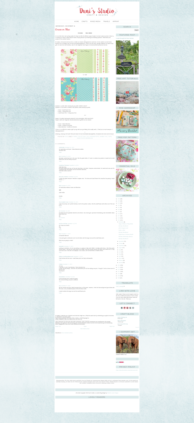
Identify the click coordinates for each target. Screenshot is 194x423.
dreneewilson (62, 276)
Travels (106, 21)
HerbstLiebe (61, 147)
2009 (119, 275)
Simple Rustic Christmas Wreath (126, 234)
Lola (87, 136)
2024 (119, 203)
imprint (116, 21)
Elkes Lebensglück (122, 320)
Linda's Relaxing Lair (122, 317)
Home (76, 21)
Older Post (112, 326)
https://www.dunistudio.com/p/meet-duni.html (127, 370)
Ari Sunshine (62, 217)
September (121, 245)
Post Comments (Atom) (67, 332)
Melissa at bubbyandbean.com (66, 256)
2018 (119, 213)
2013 (119, 267)
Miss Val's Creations (63, 176)
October (121, 243)
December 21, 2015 (65, 285)
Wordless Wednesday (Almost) (126, 236)
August (120, 247)
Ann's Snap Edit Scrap (123, 324)
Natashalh (61, 246)
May (120, 254)
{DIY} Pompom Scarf (123, 228)
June (120, 252)
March (120, 258)
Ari (59, 211)
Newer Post (58, 326)
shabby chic (104, 136)
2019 (119, 211)
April (120, 256)
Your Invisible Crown (63, 202)
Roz (60, 285)
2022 (119, 205)
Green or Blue (122, 230)
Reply (60, 152)
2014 (119, 265)
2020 (119, 209)
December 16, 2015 (69, 147)
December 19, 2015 (70, 276)
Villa (60, 185)
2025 (119, 201)
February (121, 260)
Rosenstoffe (94, 136)
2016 (119, 218)
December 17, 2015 (65, 233)
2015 (119, 220)
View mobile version (84, 328)
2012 (119, 269)
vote (110, 136)
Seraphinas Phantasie (64, 165)
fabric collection (79, 136)
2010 (119, 273)
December (121, 222)
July (120, 249)
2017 (119, 215)
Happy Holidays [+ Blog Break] (126, 223)
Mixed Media (95, 21)
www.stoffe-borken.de (85, 138)
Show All (137, 327)
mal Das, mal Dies (63, 223)
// (124, 362)
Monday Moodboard (123, 226)
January (120, 262)
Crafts (85, 21)
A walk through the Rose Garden (125, 38)
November (121, 241)
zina (60, 233)
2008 (119, 278)
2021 (119, 207)
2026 (119, 198)
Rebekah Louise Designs (112, 393)
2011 (119, 271)
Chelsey (61, 264)
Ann (60, 156)
